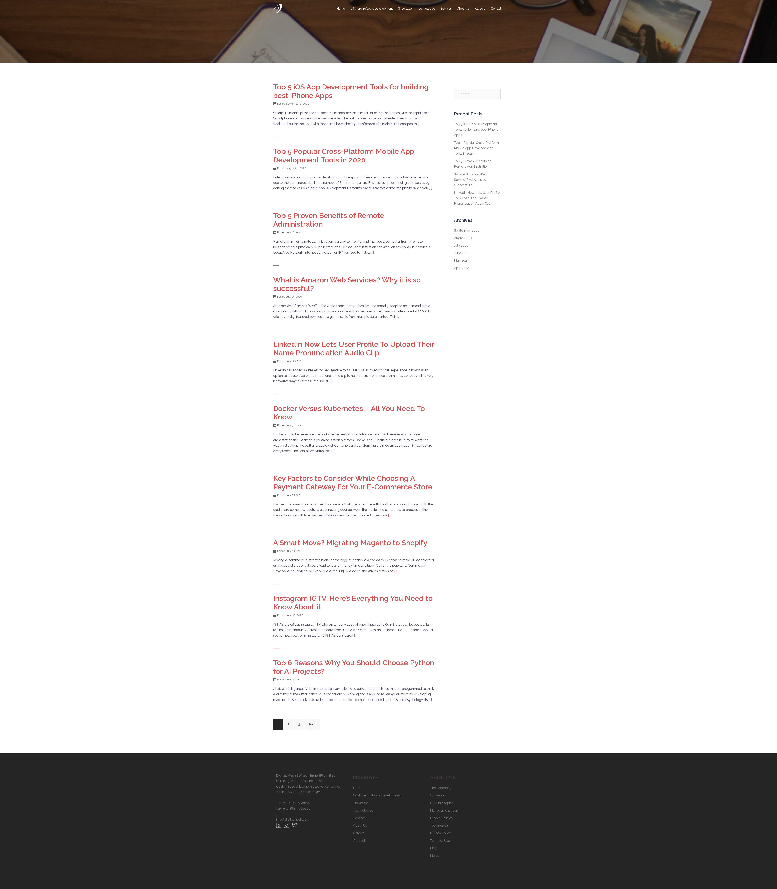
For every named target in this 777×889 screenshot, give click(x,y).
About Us (463, 8)
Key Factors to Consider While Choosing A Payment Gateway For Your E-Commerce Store (352, 482)
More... (434, 856)
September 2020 (466, 230)
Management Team (444, 810)
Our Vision (437, 795)
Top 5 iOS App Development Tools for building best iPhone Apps (476, 129)
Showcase (405, 8)
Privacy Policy (440, 833)
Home (341, 8)
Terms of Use (440, 841)
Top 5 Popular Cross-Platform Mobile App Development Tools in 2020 (343, 155)
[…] (419, 124)
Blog (433, 848)
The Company (440, 788)
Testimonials (439, 825)
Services (446, 8)
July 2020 (461, 245)
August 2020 (463, 238)
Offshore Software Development (371, 8)
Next (312, 724)
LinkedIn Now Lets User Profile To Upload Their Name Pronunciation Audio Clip (353, 348)
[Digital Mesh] (277, 8)
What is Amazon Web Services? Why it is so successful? (470, 179)
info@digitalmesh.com (293, 819)
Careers (480, 8)
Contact (496, 8)
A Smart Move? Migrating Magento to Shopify (350, 542)
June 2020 (461, 253)
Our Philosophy (441, 803)
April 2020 (461, 268)
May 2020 (461, 260)
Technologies (426, 8)
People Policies (441, 818)
